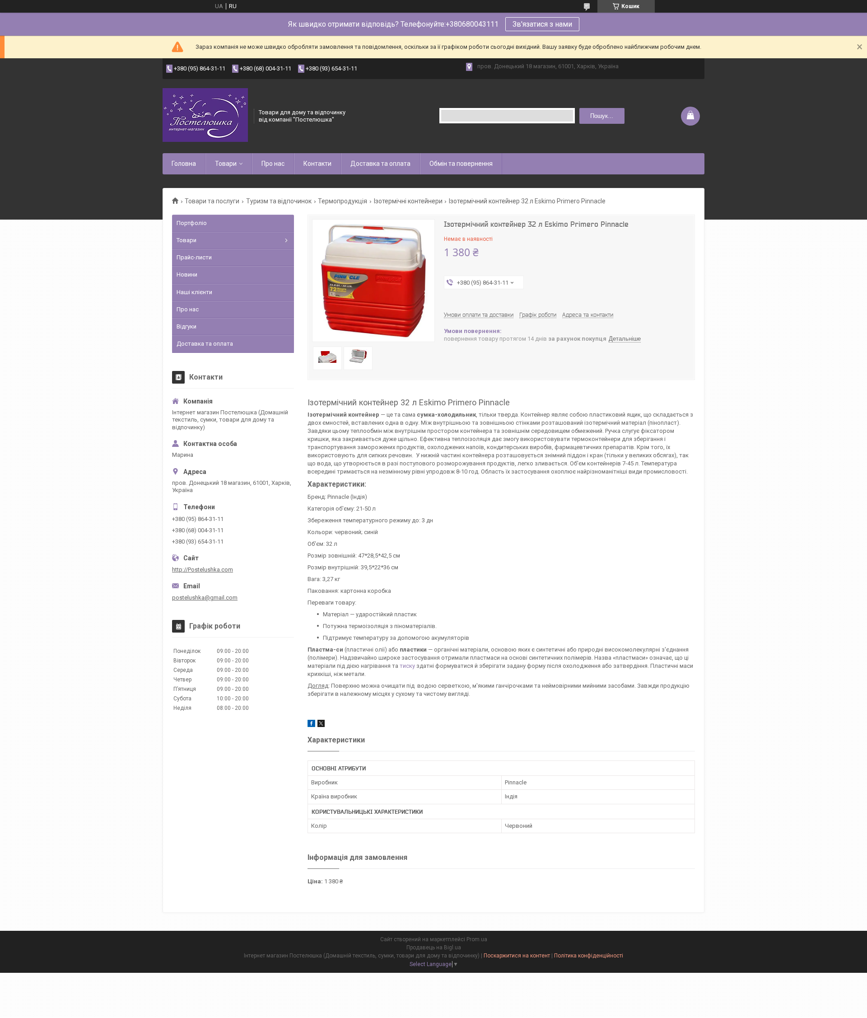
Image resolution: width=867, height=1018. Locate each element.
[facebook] (311, 725)
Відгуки (186, 326)
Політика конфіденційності (588, 955)
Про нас (272, 163)
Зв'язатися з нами (542, 24)
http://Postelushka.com (202, 569)
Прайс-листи (194, 257)
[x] (321, 725)
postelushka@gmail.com (205, 597)
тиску (407, 665)
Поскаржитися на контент (517, 955)
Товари (226, 163)
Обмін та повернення (461, 163)
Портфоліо (192, 223)
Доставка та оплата (380, 163)
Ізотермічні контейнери (408, 201)
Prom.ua (476, 939)
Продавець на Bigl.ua (433, 947)
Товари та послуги (212, 201)
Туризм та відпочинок (279, 201)
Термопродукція (342, 201)
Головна (184, 163)
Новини (187, 274)
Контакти (317, 163)
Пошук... (601, 116)
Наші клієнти (194, 292)
